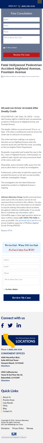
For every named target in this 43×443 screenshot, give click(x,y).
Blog (5, 409)
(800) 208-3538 (28, 6)
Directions (5, 366)
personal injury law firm (28, 220)
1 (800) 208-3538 (14, 350)
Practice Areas (8, 400)
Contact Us (7, 411)
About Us (7, 397)
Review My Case (21, 55)
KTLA (10, 231)
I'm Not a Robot (11, 48)
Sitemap (29, 428)
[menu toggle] (39, 2)
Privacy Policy (18, 428)
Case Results (8, 403)
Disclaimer (5, 428)
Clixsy (21, 424)
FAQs (5, 406)
